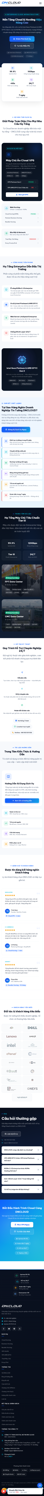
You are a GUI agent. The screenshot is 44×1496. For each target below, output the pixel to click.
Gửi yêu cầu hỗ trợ (7, 1409)
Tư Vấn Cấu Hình (23, 1232)
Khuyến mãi (5, 1380)
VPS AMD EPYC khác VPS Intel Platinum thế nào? (19, 1159)
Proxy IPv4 (5, 1362)
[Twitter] (20, 1329)
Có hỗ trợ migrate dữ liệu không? (16, 1189)
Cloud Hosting (6, 1340)
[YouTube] (9, 1329)
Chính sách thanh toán (9, 1420)
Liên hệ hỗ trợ (12, 1134)
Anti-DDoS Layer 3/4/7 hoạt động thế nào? (19, 1180)
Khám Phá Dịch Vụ (23, 39)
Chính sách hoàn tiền (8, 1424)
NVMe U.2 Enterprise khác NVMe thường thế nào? (17, 1169)
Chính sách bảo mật (8, 1417)
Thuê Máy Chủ (6, 1358)
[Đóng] (42, 1488)
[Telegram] (14, 1329)
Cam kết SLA (6, 1384)
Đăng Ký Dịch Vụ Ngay (17, 430)
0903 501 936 (14, 1448)
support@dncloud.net (16, 1450)
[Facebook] (4, 1329)
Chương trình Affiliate (8, 1388)
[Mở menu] (40, 3)
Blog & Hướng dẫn (7, 1376)
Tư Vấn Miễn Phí (23, 46)
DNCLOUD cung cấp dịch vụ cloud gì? (18, 1150)
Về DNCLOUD (6, 1373)
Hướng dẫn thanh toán (9, 1395)
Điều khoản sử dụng (8, 1413)
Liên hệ (4, 1399)
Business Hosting (7, 1344)
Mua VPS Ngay (23, 1225)
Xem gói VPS (23, 195)
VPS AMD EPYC (6, 1355)
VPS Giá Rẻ (5, 1351)
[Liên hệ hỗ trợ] (39, 1485)
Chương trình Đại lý (8, 1391)
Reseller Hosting (7, 1347)
